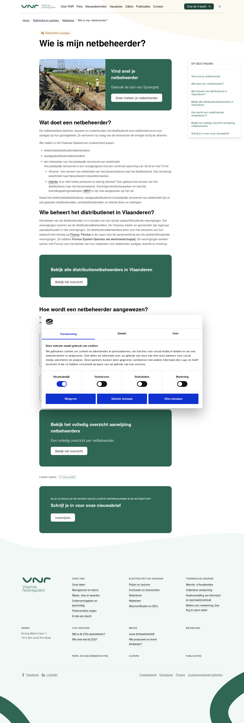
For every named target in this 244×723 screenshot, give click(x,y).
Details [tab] (122, 333)
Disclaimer (166, 675)
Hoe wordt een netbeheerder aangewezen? (207, 113)
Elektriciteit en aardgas (146, 578)
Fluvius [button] (74, 234)
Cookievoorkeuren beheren (205, 675)
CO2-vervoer (81, 627)
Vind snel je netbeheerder (205, 76)
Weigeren (71, 398)
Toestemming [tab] (68, 333)
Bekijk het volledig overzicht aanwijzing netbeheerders (213, 124)
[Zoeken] (220, 6)
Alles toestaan (173, 398)
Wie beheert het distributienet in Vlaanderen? (209, 92)
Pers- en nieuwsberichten (90, 655)
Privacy (180, 675)
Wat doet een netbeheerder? (207, 83)
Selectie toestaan (122, 398)
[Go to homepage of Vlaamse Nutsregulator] (36, 585)
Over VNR (78, 578)
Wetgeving (193, 627)
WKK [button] (87, 191)
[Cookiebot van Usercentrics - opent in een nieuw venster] (182, 321)
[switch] (102, 384)
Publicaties (194, 655)
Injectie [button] (53, 182)
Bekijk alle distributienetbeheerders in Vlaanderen (212, 103)
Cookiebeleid (148, 675)
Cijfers (134, 655)
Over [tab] (176, 333)
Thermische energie (200, 578)
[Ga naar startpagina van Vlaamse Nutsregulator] (38, 6)
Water (133, 627)
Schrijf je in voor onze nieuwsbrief (210, 133)
